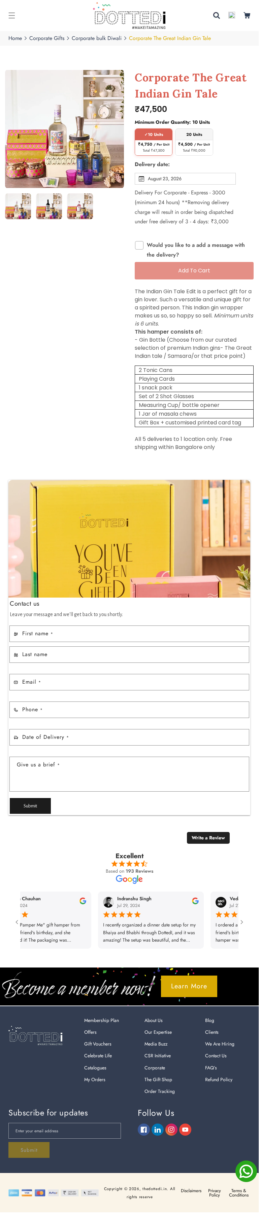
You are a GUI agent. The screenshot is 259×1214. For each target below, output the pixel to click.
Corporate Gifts (46, 38)
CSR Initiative (157, 1055)
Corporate (154, 1067)
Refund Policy (218, 1079)
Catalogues (95, 1067)
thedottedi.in (154, 1188)
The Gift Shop (158, 1079)
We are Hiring (219, 1043)
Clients (212, 1032)
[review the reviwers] (79, 902)
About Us (153, 1020)
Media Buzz (155, 1043)
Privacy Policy (214, 1192)
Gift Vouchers (97, 1043)
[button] (11, 15)
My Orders (94, 1079)
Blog (209, 1020)
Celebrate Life (98, 1055)
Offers (90, 1032)
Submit (30, 805)
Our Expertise (158, 1032)
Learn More (189, 986)
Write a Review (208, 837)
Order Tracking (159, 1091)
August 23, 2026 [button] (165, 178)
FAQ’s (211, 1067)
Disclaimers (191, 1190)
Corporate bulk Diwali (97, 38)
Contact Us (216, 1055)
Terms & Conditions (239, 1192)
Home (15, 38)
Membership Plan (101, 1020)
